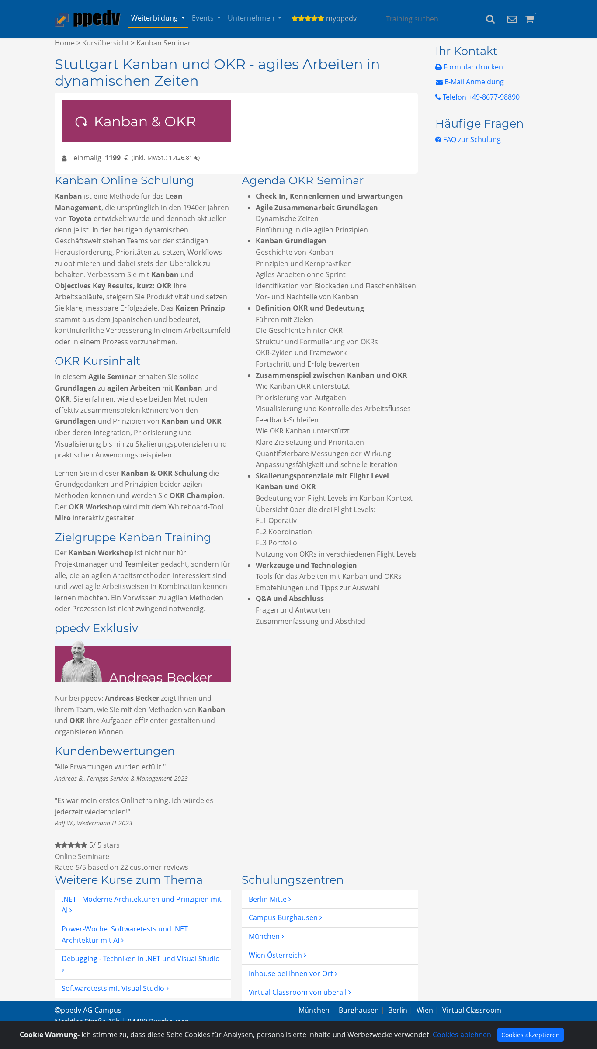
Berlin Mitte (268, 899)
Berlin (397, 1010)
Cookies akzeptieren (530, 1035)
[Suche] (490, 18)
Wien (425, 1010)
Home (65, 43)
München (265, 936)
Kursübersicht (105, 43)
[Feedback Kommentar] (512, 18)
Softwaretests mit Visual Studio (114, 988)
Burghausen (359, 1010)
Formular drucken (472, 67)
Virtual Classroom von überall (298, 992)
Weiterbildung (154, 18)
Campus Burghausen (284, 917)
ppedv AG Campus (91, 1010)
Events (203, 18)
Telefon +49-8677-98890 (480, 97)
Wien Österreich (276, 955)
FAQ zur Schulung (471, 139)
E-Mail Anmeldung (473, 82)
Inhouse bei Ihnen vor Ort (292, 973)
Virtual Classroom (471, 1010)
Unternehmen (251, 18)
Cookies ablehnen (462, 1034)
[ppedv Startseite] (88, 19)
